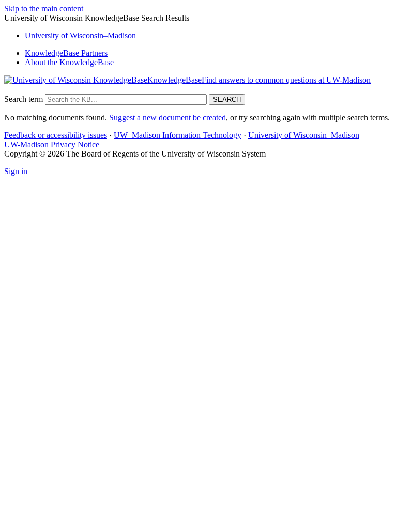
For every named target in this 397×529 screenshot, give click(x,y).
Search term (23, 99)
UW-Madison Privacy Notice (51, 144)
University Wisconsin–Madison (80, 35)
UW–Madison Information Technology (177, 135)
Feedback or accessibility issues (55, 135)
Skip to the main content (43, 8)
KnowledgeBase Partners (66, 53)
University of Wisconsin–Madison (303, 135)
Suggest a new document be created (167, 117)
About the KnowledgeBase (69, 62)
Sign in (15, 171)
